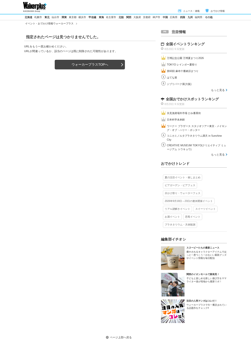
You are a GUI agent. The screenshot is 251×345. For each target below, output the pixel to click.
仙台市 (55, 17)
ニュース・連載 (191, 11)
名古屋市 (111, 17)
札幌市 (38, 17)
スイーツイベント (205, 208)
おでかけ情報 (218, 11)
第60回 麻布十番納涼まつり (182, 71)
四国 (182, 17)
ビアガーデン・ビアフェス (180, 185)
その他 (209, 17)
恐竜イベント (192, 216)
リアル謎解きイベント (177, 208)
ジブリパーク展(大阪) (179, 84)
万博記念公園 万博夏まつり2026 (185, 58)
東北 (47, 17)
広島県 (173, 17)
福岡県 (198, 17)
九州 (190, 17)
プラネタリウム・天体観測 (180, 224)
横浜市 (82, 17)
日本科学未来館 (176, 119)
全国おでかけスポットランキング (192, 99)
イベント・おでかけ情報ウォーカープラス (49, 23)
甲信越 (92, 17)
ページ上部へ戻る (121, 337)
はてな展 (172, 77)
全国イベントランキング (185, 44)
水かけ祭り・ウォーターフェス (182, 193)
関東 (64, 17)
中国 (165, 17)
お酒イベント (172, 216)
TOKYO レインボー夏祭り (182, 64)
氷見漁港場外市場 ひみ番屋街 (184, 113)
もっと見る (218, 90)
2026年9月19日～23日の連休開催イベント (189, 201)
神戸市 (156, 17)
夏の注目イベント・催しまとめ (182, 177)
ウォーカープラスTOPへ (90, 64)
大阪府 (137, 17)
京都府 (147, 17)
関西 (128, 17)
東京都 (72, 17)
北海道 (28, 17)
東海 (101, 17)
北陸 (121, 17)
